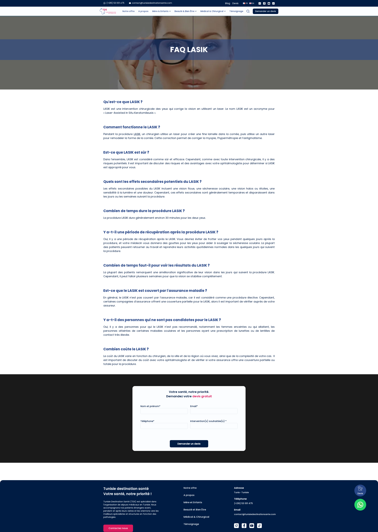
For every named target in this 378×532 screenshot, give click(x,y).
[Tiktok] (273, 3)
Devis (235, 3)
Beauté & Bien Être (184, 11)
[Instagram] (260, 3)
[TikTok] (259, 525)
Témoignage (236, 11)
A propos (143, 11)
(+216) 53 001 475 (243, 503)
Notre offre (128, 11)
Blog (227, 3)
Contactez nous (118, 528)
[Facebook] (264, 3)
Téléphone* (147, 421)
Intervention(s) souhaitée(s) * (208, 421)
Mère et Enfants (193, 502)
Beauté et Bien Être (195, 509)
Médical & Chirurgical (211, 11)
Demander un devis (265, 11)
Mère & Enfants (160, 11)
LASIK (137, 134)
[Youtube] (269, 3)
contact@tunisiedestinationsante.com (255, 514)
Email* (194, 406)
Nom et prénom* (150, 406)
